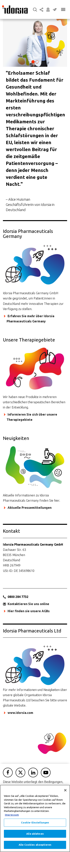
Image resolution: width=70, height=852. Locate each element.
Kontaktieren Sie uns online (28, 604)
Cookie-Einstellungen (35, 822)
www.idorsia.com (20, 712)
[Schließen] (65, 790)
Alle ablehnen (35, 833)
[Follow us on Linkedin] (33, 772)
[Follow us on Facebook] (8, 772)
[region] (35, 818)
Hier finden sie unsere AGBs (29, 611)
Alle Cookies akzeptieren (35, 844)
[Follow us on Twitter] (20, 772)
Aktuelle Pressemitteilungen (30, 507)
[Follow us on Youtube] (46, 772)
